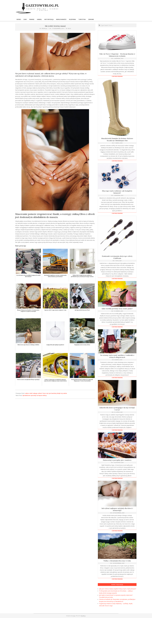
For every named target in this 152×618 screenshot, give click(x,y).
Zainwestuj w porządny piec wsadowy (117, 460)
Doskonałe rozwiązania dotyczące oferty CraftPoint (117, 257)
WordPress (83, 615)
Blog (69, 28)
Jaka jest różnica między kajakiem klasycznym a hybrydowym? (117, 589)
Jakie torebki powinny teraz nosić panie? (117, 309)
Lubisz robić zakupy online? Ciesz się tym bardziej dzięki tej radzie (46, 393)
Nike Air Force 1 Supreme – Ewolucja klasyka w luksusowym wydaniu (117, 55)
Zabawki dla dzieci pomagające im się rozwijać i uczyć (117, 409)
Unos (74, 615)
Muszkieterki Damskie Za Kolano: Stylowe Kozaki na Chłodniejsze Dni (117, 139)
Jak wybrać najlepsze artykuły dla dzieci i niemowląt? (117, 509)
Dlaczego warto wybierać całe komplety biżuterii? (117, 192)
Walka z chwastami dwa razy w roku (117, 561)
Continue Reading (117, 76)
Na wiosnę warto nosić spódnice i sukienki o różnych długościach (117, 356)
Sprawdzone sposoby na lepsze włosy (35, 395)
